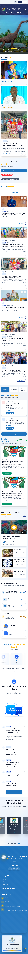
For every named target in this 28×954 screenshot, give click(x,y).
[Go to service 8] (19, 843)
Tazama (11, 413)
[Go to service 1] (8, 843)
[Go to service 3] (11, 843)
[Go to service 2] (9, 843)
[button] (14, 734)
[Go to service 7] (16, 843)
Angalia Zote (21, 439)
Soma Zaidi (7, 153)
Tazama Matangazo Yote (14, 434)
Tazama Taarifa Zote (9, 170)
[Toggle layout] (21, 937)
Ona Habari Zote (14, 192)
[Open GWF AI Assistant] (24, 950)
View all (24, 515)
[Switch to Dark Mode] (15, 2)
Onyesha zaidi (9, 741)
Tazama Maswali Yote (13, 792)
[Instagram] (18, 868)
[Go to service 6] (15, 843)
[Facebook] (10, 868)
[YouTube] (14, 868)
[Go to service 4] (12, 843)
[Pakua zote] (21, 599)
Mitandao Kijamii (12, 1)
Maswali (4, 1)
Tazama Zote (22, 592)
